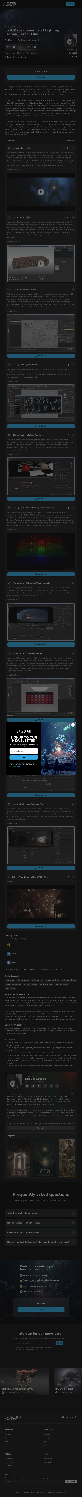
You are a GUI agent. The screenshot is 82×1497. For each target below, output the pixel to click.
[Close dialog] (73, 724)
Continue (24, 757)
